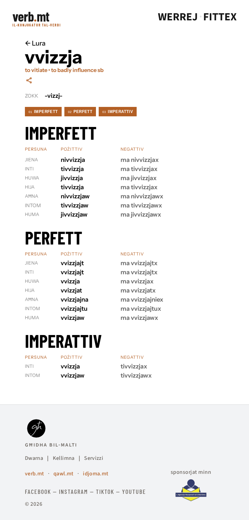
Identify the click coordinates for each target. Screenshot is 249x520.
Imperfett (43, 111)
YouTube (134, 491)
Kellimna (64, 458)
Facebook (38, 491)
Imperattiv (117, 111)
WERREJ (178, 17)
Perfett (80, 111)
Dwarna (34, 458)
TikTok (105, 491)
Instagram (73, 491)
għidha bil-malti (51, 444)
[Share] (29, 80)
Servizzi (93, 458)
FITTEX (220, 17)
